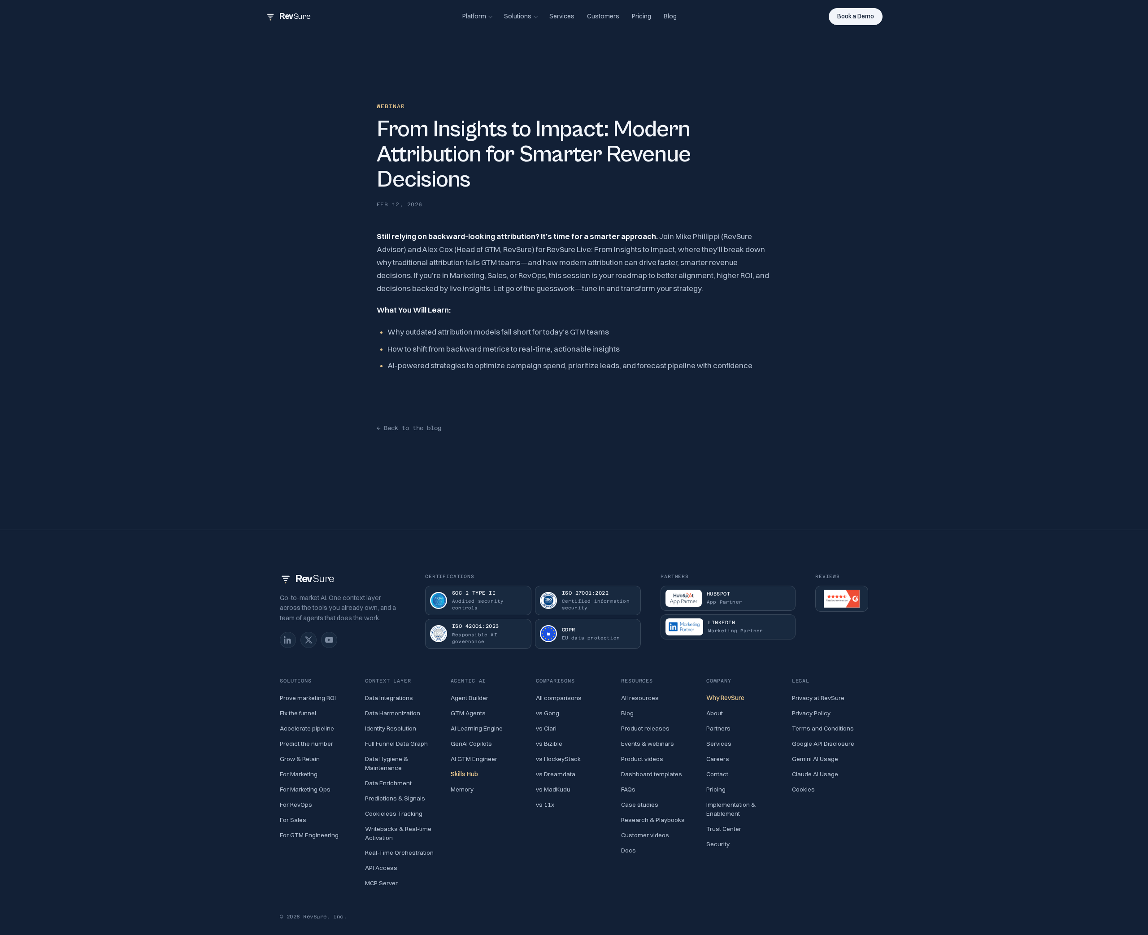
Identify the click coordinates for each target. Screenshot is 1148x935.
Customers (603, 16)
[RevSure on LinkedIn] (288, 640)
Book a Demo (855, 16)
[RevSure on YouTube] (329, 640)
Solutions (517, 16)
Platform (474, 16)
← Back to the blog (409, 428)
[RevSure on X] (308, 640)
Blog (670, 16)
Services (561, 16)
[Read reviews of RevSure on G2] (841, 599)
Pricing (641, 16)
